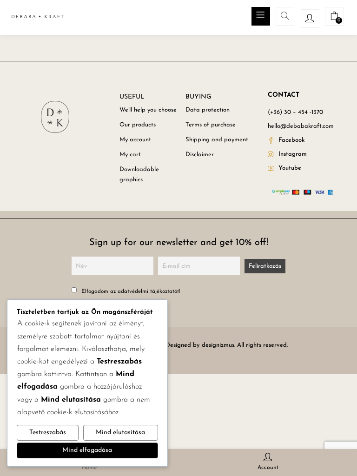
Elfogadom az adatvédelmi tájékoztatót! (129, 291)
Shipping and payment (216, 140)
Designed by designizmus (199, 345)
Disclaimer (199, 155)
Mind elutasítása (120, 432)
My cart (130, 155)
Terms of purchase (210, 125)
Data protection (207, 110)
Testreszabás (47, 432)
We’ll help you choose (148, 110)
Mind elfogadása (87, 450)
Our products (137, 125)
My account (135, 140)
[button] (334, 17)
